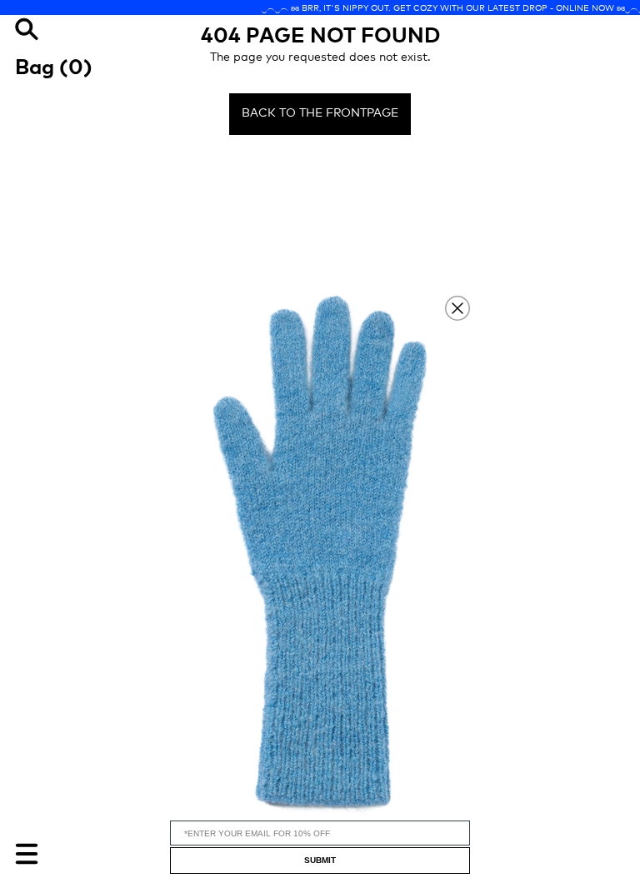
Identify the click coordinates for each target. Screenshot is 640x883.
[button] (320, 554)
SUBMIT (320, 860)
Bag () (53, 65)
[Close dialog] (457, 308)
